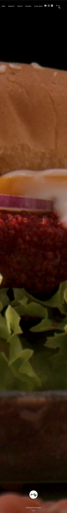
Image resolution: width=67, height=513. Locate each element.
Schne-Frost (38, 6)
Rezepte (20, 6)
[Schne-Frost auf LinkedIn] (52, 5)
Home (3, 6)
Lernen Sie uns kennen (33, 507)
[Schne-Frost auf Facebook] (45, 5)
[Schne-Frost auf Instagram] (48, 5)
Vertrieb (28, 6)
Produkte (11, 6)
